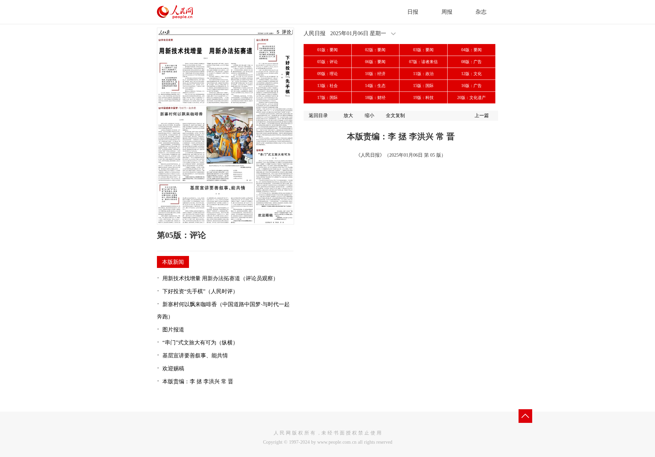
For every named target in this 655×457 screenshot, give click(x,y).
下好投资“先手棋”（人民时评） (200, 291)
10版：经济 (375, 73)
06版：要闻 (375, 61)
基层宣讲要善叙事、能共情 (195, 355)
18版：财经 (375, 97)
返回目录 (318, 115)
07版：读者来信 (423, 61)
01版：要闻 (327, 49)
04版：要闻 (471, 49)
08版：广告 (471, 61)
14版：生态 (375, 85)
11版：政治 (423, 73)
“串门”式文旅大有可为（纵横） (200, 342)
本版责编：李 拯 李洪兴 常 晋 (197, 381)
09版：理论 (327, 73)
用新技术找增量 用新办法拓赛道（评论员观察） (220, 278)
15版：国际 (423, 85)
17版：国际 (327, 97)
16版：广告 (471, 85)
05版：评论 (327, 61)
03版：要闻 (423, 49)
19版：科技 (423, 97)
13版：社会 (327, 85)
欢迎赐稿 (173, 368)
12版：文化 (471, 73)
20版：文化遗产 (471, 97)
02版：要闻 (375, 49)
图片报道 (173, 329)
